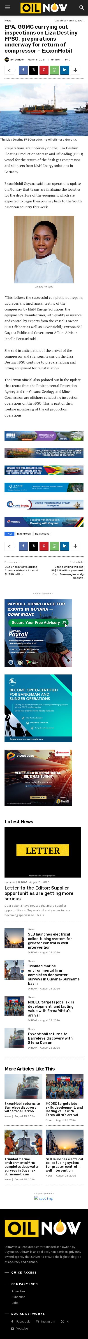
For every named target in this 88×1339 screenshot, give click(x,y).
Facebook (23, 1321)
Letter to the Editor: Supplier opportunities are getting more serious (39, 893)
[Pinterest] (44, 70)
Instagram (48, 1321)
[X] (33, 70)
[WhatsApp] (54, 70)
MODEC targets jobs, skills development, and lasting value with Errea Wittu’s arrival (51, 1008)
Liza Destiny (42, 533)
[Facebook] (23, 70)
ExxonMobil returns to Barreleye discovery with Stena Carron (50, 1038)
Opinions (10, 882)
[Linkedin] (64, 70)
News (8, 20)
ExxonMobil (24, 533)
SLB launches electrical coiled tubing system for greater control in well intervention (50, 941)
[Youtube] (12, 1329)
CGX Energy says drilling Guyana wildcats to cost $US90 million (22, 570)
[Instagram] (37, 1322)
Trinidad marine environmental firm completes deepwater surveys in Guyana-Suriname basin (54, 975)
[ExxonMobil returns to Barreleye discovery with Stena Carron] (14, 1038)
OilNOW (19, 59)
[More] (75, 70)
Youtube (22, 1328)
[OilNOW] (7, 59)
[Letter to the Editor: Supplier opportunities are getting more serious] (43, 852)
